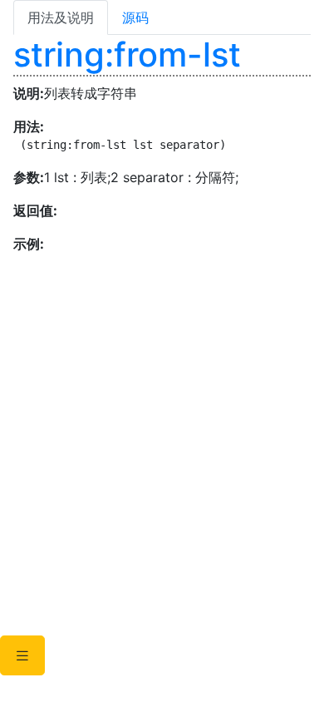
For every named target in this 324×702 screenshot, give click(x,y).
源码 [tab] (135, 17)
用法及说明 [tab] (60, 17)
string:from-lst (127, 54)
